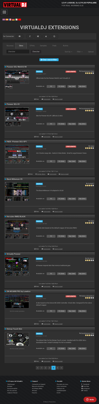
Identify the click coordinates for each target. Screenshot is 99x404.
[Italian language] (16, 19)
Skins (21, 46)
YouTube (86, 386)
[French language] (10, 19)
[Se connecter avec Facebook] (29, 36)
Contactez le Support (38, 384)
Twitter (85, 390)
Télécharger (11, 384)
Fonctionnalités (12, 388)
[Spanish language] (7, 19)
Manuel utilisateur (38, 386)
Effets (32, 46)
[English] (3, 19)
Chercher (36, 52)
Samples (43, 46)
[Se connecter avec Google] (54, 36)
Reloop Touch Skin (14, 329)
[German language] (13, 19)
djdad (92, 146)
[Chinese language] (19, 19)
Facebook (85, 384)
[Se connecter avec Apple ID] (46, 36)
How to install (58, 99)
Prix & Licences (12, 390)
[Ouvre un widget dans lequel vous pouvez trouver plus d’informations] (90, 400)
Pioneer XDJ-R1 (13, 104)
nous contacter (62, 386)
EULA (58, 393)
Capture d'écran (12, 393)
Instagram (86, 388)
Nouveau (10, 46)
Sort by (68, 52)
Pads (54, 46)
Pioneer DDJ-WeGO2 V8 (16, 67)
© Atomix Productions (49, 402)
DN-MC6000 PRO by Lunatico (18, 291)
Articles (34, 390)
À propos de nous (62, 384)
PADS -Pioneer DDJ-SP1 (17, 142)
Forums (34, 393)
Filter (79, 52)
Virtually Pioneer (14, 254)
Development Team (87, 71)
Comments (46, 99)
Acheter (9, 386)
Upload (91, 52)
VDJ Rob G (90, 258)
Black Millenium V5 (14, 179)
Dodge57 (91, 183)
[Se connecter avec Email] (19, 36)
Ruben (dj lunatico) (87, 296)
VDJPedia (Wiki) (37, 388)
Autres (65, 46)
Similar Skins (41, 174)
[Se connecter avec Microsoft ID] (38, 36)
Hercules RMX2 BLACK (16, 217)
